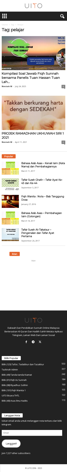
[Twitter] (40, 342)
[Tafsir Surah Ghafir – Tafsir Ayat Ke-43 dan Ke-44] (10, 184)
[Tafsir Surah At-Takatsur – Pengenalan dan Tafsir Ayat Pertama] (10, 234)
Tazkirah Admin (10, 369)
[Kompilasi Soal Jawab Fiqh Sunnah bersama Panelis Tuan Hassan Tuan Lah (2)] (33, 53)
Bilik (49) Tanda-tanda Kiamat (17, 374)
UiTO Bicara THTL (10, 395)
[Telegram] (33, 342)
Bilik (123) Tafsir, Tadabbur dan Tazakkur (23, 364)
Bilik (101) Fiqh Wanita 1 (14, 390)
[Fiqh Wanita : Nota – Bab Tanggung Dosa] (10, 201)
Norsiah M (7, 86)
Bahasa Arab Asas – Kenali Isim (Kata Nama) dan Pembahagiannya (43, 165)
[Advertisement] (33, 285)
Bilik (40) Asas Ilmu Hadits (15, 400)
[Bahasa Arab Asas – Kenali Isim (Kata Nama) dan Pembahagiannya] (10, 168)
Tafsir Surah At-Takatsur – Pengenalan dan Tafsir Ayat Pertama (37, 233)
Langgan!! (11, 443)
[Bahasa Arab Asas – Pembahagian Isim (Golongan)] (10, 218)
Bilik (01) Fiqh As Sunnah (14, 379)
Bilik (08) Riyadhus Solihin (15, 385)
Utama (5, 25)
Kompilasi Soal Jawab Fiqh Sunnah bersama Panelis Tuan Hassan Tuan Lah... (31, 77)
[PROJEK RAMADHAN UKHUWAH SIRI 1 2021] (33, 113)
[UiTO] (33, 5)
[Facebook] (27, 342)
